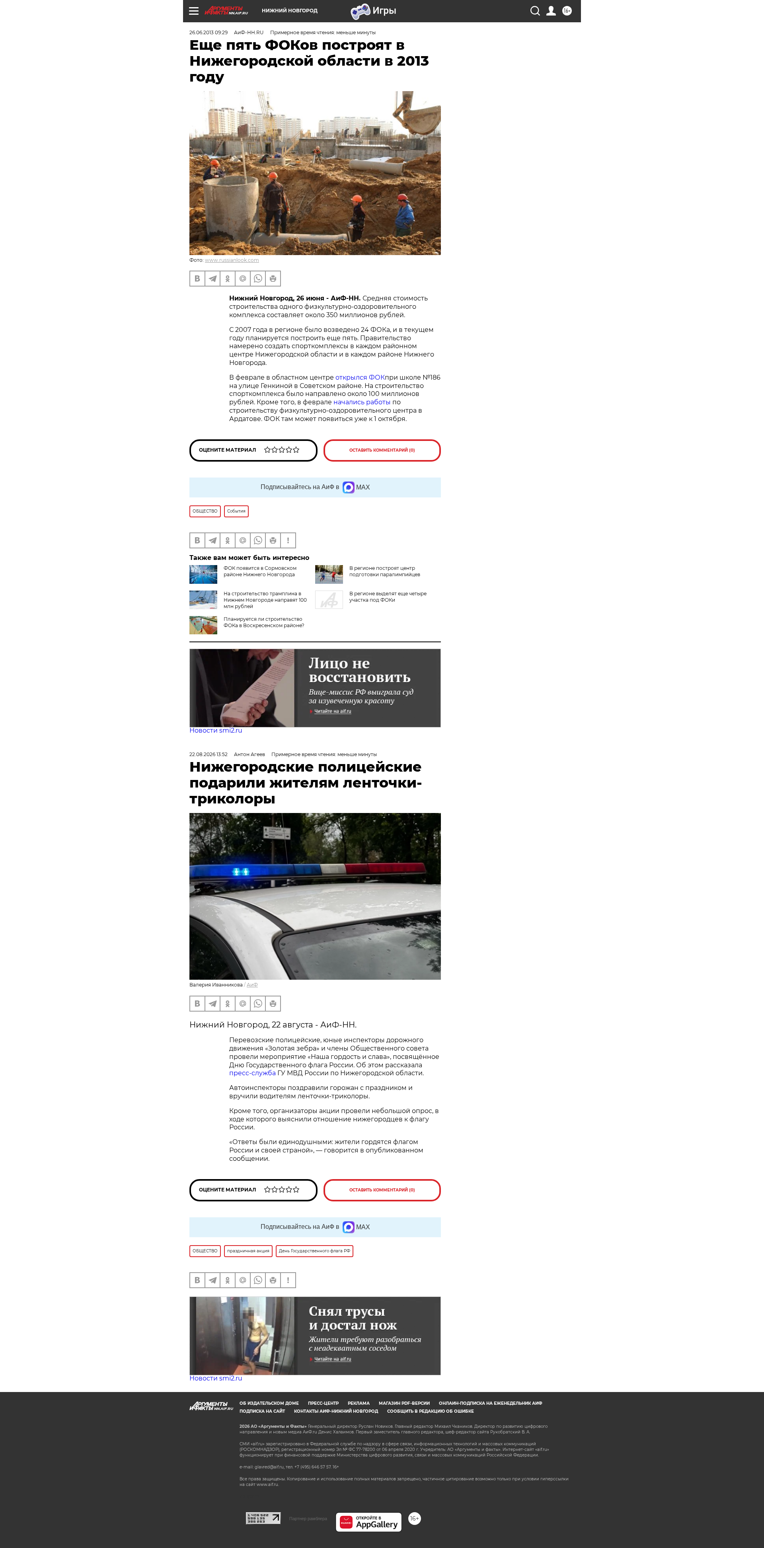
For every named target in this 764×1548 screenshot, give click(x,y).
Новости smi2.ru (215, 730)
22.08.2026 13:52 (208, 754)
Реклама (359, 1403)
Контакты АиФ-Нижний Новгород (336, 1411)
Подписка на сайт (262, 1411)
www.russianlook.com (232, 260)
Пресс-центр (323, 1403)
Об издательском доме (269, 1403)
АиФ (252, 985)
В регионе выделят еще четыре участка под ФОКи (388, 597)
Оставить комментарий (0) (382, 450)
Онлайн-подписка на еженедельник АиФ (490, 1403)
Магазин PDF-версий (404, 1403)
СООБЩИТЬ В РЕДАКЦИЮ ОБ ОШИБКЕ (430, 1411)
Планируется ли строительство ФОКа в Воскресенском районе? (264, 622)
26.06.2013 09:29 (208, 32)
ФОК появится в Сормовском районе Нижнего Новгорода (260, 571)
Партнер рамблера (308, 1518)
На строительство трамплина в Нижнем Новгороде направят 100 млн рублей (265, 600)
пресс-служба (252, 1073)
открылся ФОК (360, 377)
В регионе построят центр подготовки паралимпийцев (384, 571)
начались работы (362, 402)
